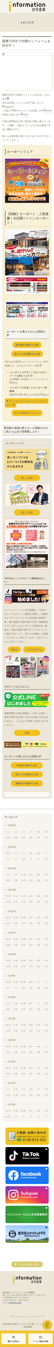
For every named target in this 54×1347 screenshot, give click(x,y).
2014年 (12, 1083)
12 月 (8, 853)
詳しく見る (27, 477)
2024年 (12, 868)
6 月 (8, 837)
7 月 (46, 831)
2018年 (12, 997)
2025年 (12, 846)
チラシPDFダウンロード (27, 412)
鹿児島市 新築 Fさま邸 (27, 344)
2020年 (12, 954)
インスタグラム (34, 649)
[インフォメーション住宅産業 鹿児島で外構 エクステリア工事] (27, 6)
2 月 (38, 837)
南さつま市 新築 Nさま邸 (27, 353)
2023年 (12, 889)
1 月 (46, 837)
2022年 (12, 911)
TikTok (14, 649)
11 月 (15, 896)
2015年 (12, 1061)
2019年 (12, 975)
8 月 (38, 831)
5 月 (16, 837)
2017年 (11, 1018)
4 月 (23, 837)
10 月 (23, 874)
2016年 (12, 1040)
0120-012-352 (15, 1303)
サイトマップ (38, 1316)
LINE (27, 732)
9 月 (31, 853)
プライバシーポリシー (20, 1316)
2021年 (12, 932)
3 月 (31, 837)
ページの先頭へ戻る (28, 1264)
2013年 (12, 1104)
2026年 (12, 825)
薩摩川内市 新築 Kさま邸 (27, 783)
